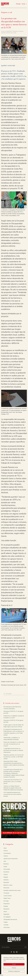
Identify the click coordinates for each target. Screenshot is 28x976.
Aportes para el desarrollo (11, 858)
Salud (5, 911)
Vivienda (6, 925)
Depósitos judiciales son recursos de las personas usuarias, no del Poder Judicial (13, 757)
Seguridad (6, 914)
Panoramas (7, 903)
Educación (6, 882)
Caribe (5, 866)
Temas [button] (23, 4)
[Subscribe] (25, 947)
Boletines (6, 864)
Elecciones (6, 888)
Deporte (6, 877)
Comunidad (7, 869)
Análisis (6, 856)
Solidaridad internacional (10, 919)
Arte (5, 861)
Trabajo (6, 922)
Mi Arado (6, 901)
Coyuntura (6, 872)
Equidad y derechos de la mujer (8, 32)
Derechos (21, 31)
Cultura (6, 874)
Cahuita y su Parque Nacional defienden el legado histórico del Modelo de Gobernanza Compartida (13, 788)
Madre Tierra (7, 898)
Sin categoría (7, 917)
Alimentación (7, 853)
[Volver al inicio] (5, 4)
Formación (6, 893)
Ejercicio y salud (8, 885)
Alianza (6, 851)
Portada (18, 4)
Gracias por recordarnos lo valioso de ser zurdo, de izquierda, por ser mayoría (14, 744)
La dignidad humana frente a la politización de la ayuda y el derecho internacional (13, 750)
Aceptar (14, 964)
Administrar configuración (14, 971)
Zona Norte (7, 927)
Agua (5, 848)
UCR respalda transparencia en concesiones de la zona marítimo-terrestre (13, 794)
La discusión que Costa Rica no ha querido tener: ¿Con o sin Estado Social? (13, 781)
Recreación (6, 909)
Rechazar (14, 968)
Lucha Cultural (8, 896)
